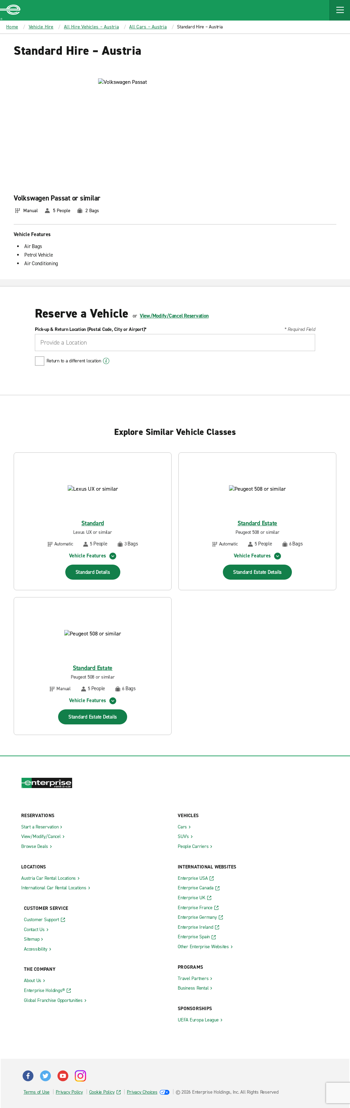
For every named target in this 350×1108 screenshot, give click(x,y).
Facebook (28, 1076)
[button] (339, 10)
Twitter (45, 1076)
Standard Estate (257, 523)
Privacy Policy (69, 1092)
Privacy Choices (142, 1092)
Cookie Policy (102, 1092)
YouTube (63, 1076)
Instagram (80, 1076)
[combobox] (175, 342)
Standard (92, 523)
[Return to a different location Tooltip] (106, 361)
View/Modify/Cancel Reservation (174, 315)
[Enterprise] (10, 10)
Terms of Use (37, 1092)
